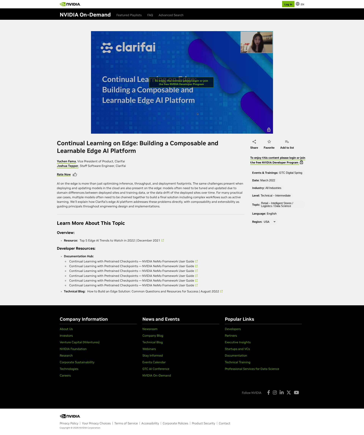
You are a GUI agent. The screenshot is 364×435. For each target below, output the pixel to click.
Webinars (149, 349)
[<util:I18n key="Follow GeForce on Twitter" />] (288, 392)
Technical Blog (152, 342)
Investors (66, 335)
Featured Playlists (129, 15)
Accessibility (150, 423)
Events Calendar (154, 362)
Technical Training (237, 362)
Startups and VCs (237, 349)
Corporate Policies (175, 423)
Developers (233, 329)
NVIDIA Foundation (73, 349)
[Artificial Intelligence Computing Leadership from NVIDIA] (70, 4)
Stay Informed (152, 355)
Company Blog (152, 335)
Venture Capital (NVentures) (80, 342)
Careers (65, 375)
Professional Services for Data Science (252, 369)
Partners (231, 335)
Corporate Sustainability (77, 362)
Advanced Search (171, 15)
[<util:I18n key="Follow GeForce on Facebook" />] (268, 392)
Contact (224, 423)
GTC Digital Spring (290, 172)
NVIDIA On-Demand (156, 375)
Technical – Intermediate (276, 195)
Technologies (69, 369)
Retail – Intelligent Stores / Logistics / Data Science (277, 204)
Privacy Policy (69, 423)
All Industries (273, 187)
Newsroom (150, 329)
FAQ (150, 15)
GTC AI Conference (155, 369)
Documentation (236, 355)
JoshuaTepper (67, 166)
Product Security (203, 423)
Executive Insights (238, 342)
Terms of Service (126, 423)
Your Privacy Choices (96, 423)
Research (66, 355)
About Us (66, 329)
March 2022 (267, 180)
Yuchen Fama (66, 161)
